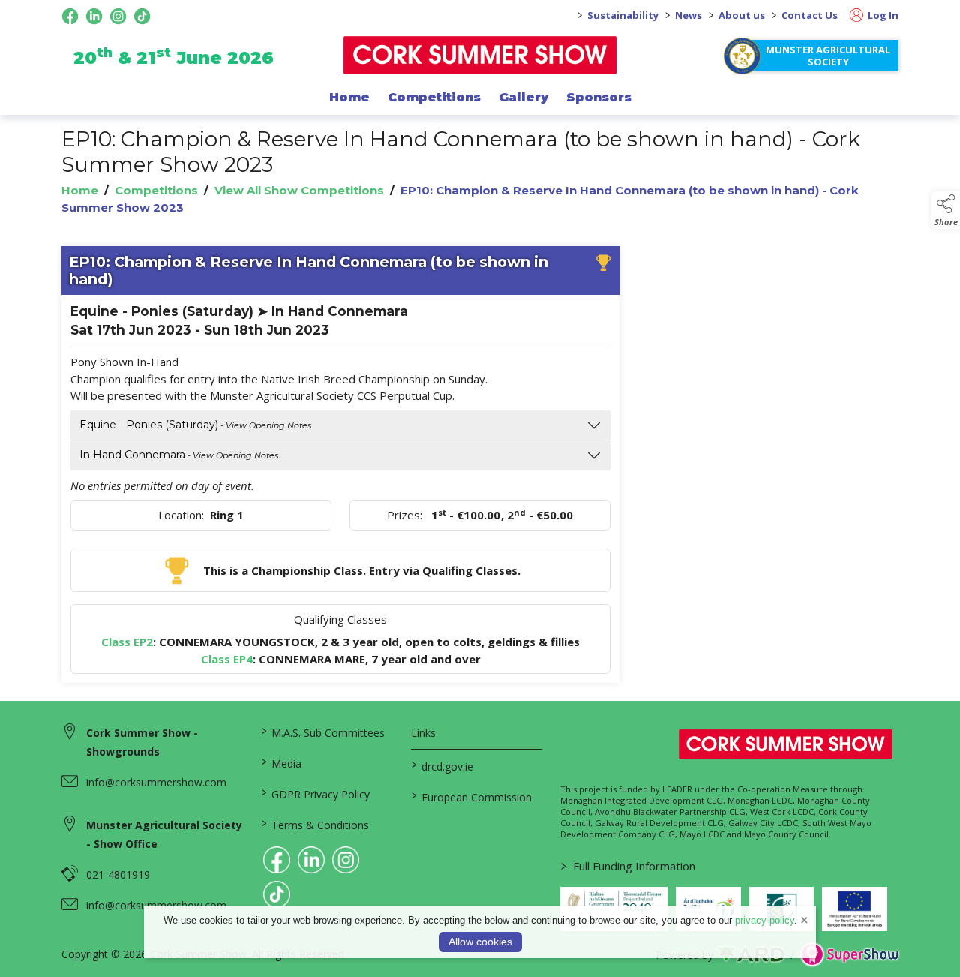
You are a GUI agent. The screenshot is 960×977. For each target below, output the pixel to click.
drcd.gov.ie (441, 765)
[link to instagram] (345, 859)
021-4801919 (118, 874)
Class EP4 (227, 658)
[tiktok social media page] (142, 16)
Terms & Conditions (315, 824)
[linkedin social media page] (94, 16)
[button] (946, 210)
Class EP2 (127, 641)
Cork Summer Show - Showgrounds (142, 742)
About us (741, 15)
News (688, 15)
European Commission (471, 796)
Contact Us (810, 15)
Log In (882, 15)
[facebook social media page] (70, 16)
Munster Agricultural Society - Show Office (164, 834)
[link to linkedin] (311, 859)
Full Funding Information (628, 865)
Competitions (434, 96)
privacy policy (764, 920)
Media (282, 762)
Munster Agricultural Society (828, 55)
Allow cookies (480, 942)
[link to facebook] (276, 859)
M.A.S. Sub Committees (323, 731)
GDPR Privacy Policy (316, 793)
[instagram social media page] (118, 16)
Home (349, 96)
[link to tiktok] (276, 894)
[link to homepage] (480, 55)
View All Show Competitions (299, 190)
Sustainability (622, 15)
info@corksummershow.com (156, 782)
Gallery (523, 96)
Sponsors (599, 96)
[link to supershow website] (849, 955)
